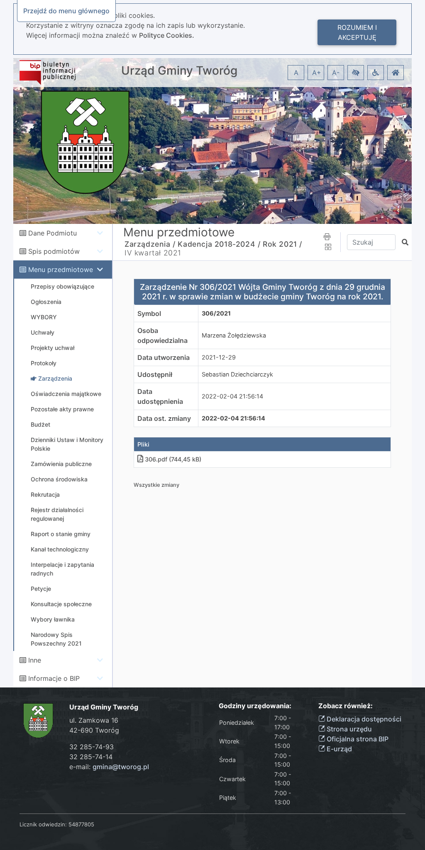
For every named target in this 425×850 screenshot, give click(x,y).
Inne (34, 660)
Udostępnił (154, 374)
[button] (355, 72)
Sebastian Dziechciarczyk (237, 374)
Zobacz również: (345, 706)
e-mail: (109, 767)
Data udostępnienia (160, 396)
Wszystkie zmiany (156, 485)
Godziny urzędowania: (255, 706)
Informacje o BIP (54, 678)
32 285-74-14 (90, 757)
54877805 (81, 824)
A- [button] (336, 72)
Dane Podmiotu (52, 233)
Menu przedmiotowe (60, 269)
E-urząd (338, 749)
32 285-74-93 (91, 747)
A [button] (296, 72)
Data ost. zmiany (164, 418)
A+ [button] (316, 72)
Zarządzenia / (150, 244)
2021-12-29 (219, 357)
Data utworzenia (163, 357)
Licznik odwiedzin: (43, 824)
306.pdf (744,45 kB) (173, 459)
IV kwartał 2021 (153, 252)
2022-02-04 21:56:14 (232, 396)
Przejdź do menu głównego (66, 11)
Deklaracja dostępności (363, 719)
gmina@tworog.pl (121, 767)
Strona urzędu (348, 729)
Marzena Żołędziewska (234, 335)
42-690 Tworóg (94, 730)
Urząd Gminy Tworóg (179, 71)
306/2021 (216, 313)
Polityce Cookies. (166, 35)
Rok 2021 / (282, 244)
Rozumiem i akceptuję (357, 32)
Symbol (149, 313)
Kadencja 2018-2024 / (219, 244)
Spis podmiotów (54, 251)
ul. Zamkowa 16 (93, 720)
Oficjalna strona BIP (356, 739)
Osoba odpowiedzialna (162, 335)
